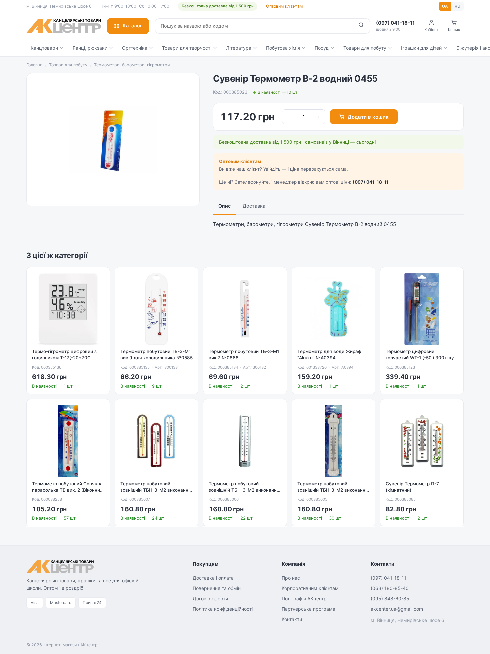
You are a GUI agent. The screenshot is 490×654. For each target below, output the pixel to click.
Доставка (254, 206)
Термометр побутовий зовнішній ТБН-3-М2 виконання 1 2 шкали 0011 (332, 490)
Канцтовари (44, 48)
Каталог (132, 26)
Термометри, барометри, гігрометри (132, 64)
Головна (34, 64)
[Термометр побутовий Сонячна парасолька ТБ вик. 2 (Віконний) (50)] (68, 441)
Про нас (291, 578)
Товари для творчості (186, 48)
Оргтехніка (134, 48)
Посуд (322, 48)
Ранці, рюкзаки (90, 48)
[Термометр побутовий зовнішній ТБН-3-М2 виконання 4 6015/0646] (245, 441)
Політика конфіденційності (223, 609)
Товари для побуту (364, 48)
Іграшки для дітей (421, 48)
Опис (224, 206)
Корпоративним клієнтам (310, 588)
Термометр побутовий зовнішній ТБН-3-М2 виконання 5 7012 (155, 490)
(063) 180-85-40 (390, 588)
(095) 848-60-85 (390, 598)
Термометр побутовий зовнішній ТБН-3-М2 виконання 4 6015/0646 (244, 490)
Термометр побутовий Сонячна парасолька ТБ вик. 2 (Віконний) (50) (68, 490)
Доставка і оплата (213, 578)
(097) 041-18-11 (371, 182)
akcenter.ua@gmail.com (397, 609)
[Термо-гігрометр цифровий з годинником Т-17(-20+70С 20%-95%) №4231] (68, 309)
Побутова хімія (283, 48)
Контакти (292, 619)
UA (445, 6)
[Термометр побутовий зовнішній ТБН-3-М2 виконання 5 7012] (156, 441)
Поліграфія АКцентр (304, 598)
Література (238, 48)
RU (457, 6)
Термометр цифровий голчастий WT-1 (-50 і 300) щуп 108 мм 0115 (421, 358)
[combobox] (254, 26)
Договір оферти (210, 598)
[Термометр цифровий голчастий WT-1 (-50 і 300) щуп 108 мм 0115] (422, 309)
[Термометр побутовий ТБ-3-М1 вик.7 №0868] (245, 309)
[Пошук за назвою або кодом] (361, 26)
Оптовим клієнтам (284, 6)
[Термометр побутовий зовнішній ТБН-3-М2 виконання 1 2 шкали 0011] (333, 441)
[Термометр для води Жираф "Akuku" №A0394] (333, 309)
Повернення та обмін (217, 588)
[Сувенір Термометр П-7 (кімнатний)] (422, 441)
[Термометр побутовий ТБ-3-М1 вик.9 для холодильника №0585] (156, 309)
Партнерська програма (308, 609)
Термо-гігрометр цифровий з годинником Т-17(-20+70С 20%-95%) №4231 (64, 358)
